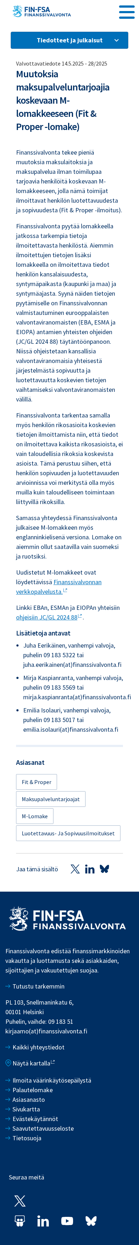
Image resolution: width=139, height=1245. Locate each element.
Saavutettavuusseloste (43, 1128)
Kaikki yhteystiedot (38, 1047)
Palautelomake (32, 1090)
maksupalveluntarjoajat (51, 799)
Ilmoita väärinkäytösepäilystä (51, 1080)
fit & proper (36, 781)
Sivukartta (26, 1109)
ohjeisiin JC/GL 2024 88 (46, 617)
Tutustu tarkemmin (38, 986)
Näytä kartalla (31, 1063)
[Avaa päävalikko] (127, 11)
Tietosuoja (26, 1138)
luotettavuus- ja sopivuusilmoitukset (68, 833)
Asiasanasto (28, 1099)
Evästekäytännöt (35, 1119)
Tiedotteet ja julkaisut (70, 40)
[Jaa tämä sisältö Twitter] (75, 868)
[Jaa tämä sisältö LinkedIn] (89, 868)
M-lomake (35, 816)
